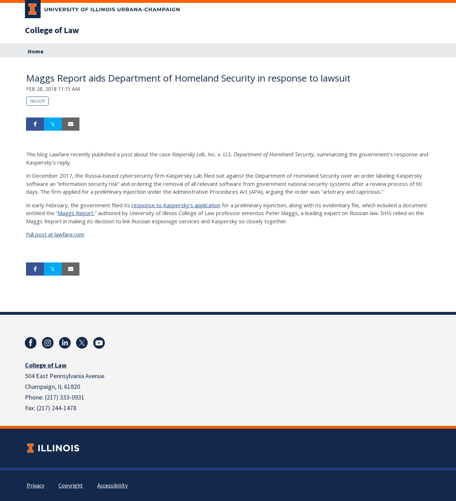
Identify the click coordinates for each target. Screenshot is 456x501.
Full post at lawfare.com (55, 234)
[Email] (70, 124)
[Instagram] (48, 343)
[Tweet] (53, 124)
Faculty (37, 101)
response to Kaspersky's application (176, 205)
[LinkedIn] (65, 343)
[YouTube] (99, 343)
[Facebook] (30, 343)
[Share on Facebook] (35, 124)
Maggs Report (75, 212)
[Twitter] (82, 343)
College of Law (52, 30)
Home (35, 52)
